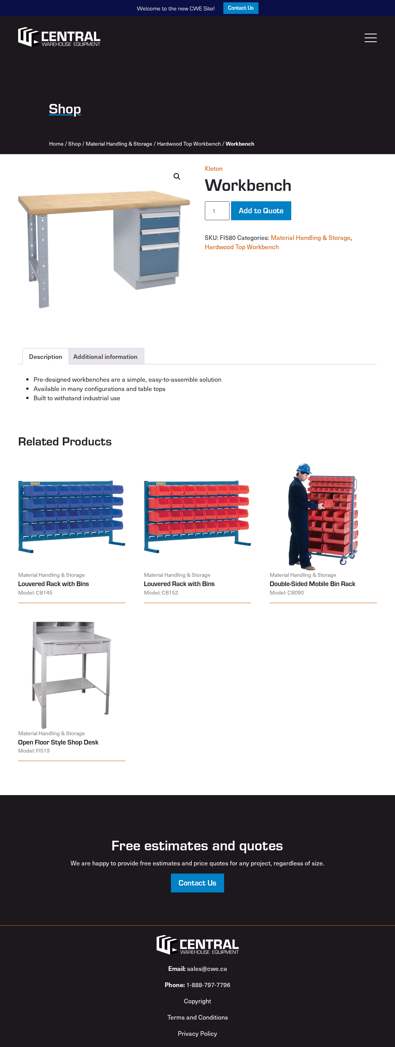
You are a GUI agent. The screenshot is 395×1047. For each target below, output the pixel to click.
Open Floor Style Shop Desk (58, 741)
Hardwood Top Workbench (189, 143)
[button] (177, 177)
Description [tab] (45, 356)
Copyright (197, 1000)
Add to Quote (261, 210)
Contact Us (241, 7)
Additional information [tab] (105, 356)
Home (56, 143)
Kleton (214, 168)
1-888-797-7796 (197, 984)
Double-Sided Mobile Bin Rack (312, 583)
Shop (74, 143)
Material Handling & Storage (119, 143)
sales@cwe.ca (197, 968)
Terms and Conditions (197, 1017)
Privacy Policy (197, 1033)
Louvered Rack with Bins (53, 583)
